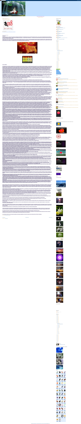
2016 (57, 61)
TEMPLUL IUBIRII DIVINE (59, 31)
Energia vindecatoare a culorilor (60, 35)
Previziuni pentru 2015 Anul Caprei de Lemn (60, 104)
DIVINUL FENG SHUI (6, 2)
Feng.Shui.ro (57, 19)
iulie (57, 55)
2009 (57, 341)
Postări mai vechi (50, 217)
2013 (57, 64)
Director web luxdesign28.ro (44, 423)
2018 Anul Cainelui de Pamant (60, 50)
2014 (57, 63)
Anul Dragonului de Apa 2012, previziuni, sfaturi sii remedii (63, 88)
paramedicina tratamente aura (60, 27)
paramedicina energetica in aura (60, 29)
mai (57, 57)
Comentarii (58, 312)
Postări (57, 311)
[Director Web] (48, 423)
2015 (57, 62)
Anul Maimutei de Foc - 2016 (60, 94)
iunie (57, 56)
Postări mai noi (3, 217)
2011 (57, 339)
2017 (57, 322)
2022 (57, 44)
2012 (57, 338)
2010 (57, 340)
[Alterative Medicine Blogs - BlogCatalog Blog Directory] (36, 423)
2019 (57, 47)
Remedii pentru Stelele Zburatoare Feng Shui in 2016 (63, 91)
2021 (57, 45)
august (58, 54)
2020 (57, 46)
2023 (57, 43)
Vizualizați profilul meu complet (62, 344)
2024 (57, 42)
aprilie (58, 58)
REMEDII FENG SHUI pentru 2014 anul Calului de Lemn (63, 78)
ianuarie (58, 60)
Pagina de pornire (27, 217)
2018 (57, 48)
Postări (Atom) (6, 218)
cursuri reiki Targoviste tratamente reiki (61, 33)
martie (58, 59)
